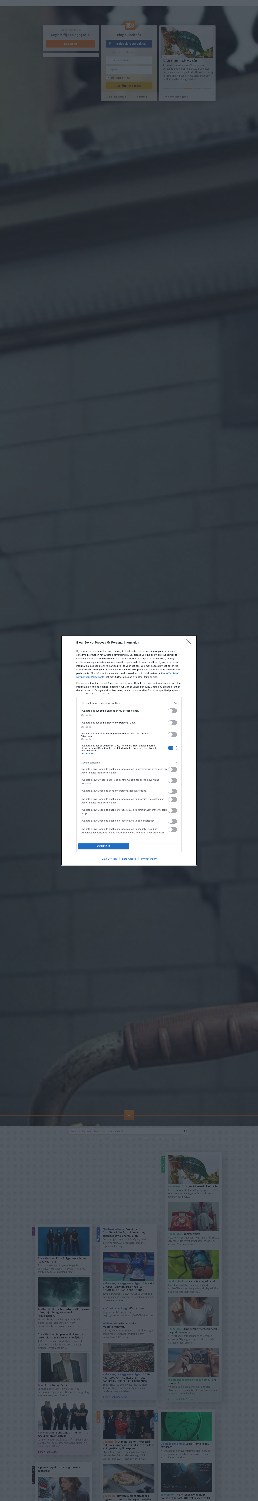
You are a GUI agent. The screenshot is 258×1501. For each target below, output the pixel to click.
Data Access (129, 858)
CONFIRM (103, 846)
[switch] (172, 710)
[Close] (189, 643)
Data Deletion (109, 858)
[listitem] (129, 703)
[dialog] (129, 750)
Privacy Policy (149, 858)
